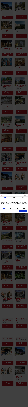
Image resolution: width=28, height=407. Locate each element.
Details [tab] (14, 197)
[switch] (11, 208)
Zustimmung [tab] (4, 197)
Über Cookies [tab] (23, 197)
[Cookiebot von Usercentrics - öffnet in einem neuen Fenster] (24, 195)
